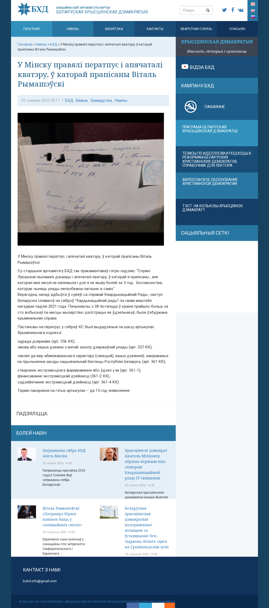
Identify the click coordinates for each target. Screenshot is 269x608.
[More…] (167, 605)
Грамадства (101, 100)
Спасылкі (237, 29)
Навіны (73, 29)
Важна (81, 100)
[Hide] (172, 605)
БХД (69, 100)
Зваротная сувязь (196, 29)
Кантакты (155, 29)
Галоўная (31, 29)
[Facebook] (133, 605)
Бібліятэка (114, 29)
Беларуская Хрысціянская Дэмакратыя (102, 10)
